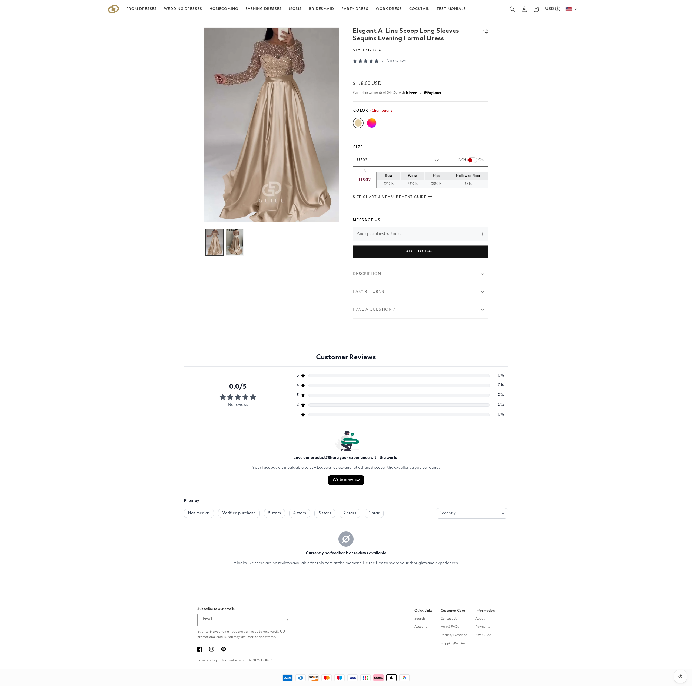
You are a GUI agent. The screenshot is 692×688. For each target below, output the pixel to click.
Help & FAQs (450, 627)
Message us (367, 220)
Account (420, 627)
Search (419, 618)
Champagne (358, 123)
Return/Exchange (454, 635)
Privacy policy (207, 660)
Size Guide (483, 635)
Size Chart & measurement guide (390, 197)
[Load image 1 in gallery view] (214, 242)
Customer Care (453, 611)
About (480, 618)
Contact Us (449, 618)
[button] (142, 9)
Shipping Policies (453, 643)
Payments (482, 627)
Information (485, 611)
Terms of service (233, 660)
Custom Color (371, 123)
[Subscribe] (286, 620)
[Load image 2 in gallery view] (235, 242)
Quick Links (423, 611)
